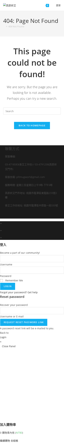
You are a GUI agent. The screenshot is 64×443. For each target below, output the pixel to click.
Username (6, 264)
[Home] (4, 26)
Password (5, 276)
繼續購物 (5, 440)
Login (8, 286)
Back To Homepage (32, 125)
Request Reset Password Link (24, 322)
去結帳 (14, 440)
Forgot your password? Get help (19, 292)
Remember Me (14, 280)
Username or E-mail (12, 316)
